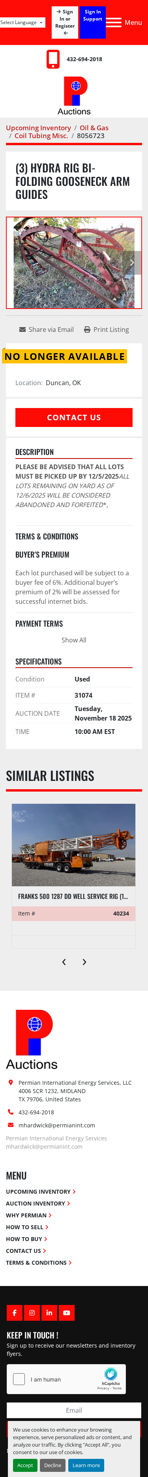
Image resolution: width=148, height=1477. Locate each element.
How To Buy (24, 1239)
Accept (25, 1465)
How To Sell (24, 1227)
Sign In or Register (65, 19)
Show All (74, 640)
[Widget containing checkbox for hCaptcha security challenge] (66, 1379)
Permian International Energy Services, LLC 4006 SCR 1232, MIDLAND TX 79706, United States (76, 1091)
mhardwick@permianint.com (57, 1125)
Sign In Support (92, 15)
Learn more (86, 1465)
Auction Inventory (35, 1203)
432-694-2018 (84, 59)
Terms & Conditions (36, 1262)
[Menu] (114, 22)
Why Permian (26, 1215)
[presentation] (64, 960)
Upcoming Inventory (38, 1191)
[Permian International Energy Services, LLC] (31, 1039)
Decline (52, 1465)
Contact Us (74, 417)
